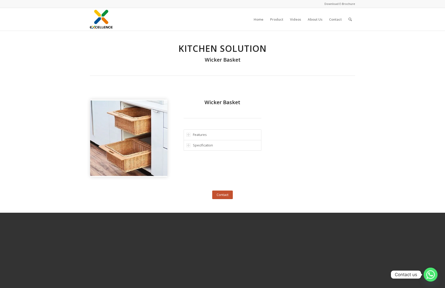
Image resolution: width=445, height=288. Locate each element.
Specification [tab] (203, 145)
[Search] (350, 19)
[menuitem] (258, 19)
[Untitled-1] (101, 19)
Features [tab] (200, 134)
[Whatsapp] (431, 275)
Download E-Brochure (339, 4)
